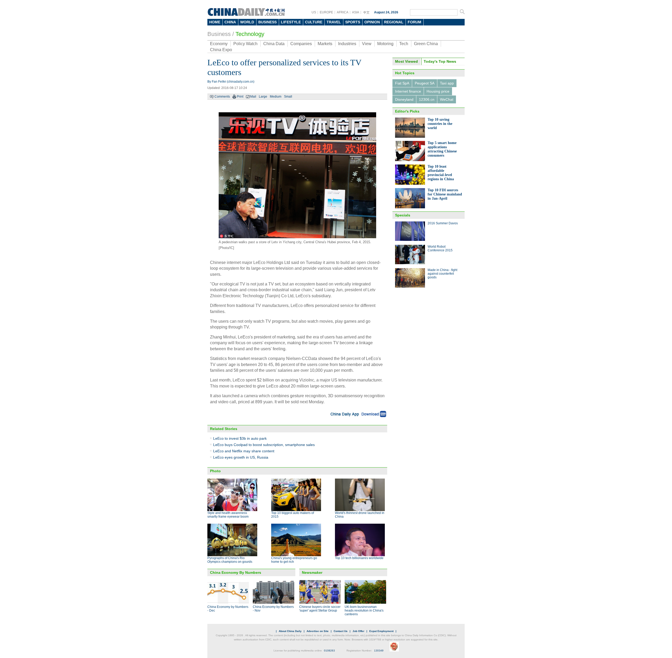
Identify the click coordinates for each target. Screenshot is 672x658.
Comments (222, 96)
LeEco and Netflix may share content (243, 451)
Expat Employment (381, 631)
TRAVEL (334, 22)
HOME (214, 22)
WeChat (446, 99)
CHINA (230, 22)
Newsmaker (312, 572)
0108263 (329, 650)
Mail (253, 96)
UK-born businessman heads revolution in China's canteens (364, 610)
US (314, 12)
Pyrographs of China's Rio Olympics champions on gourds (229, 560)
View (366, 43)
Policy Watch (245, 43)
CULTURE (313, 22)
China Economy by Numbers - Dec (227, 608)
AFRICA (342, 12)
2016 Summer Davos (443, 223)
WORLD (247, 22)
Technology (249, 34)
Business (219, 34)
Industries (347, 43)
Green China (426, 43)
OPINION (372, 22)
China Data (274, 43)
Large (263, 96)
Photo (215, 471)
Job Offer (358, 631)
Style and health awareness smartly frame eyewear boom (228, 514)
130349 (379, 650)
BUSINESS (267, 22)
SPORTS (352, 22)
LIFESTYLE (291, 22)
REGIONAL (393, 22)
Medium (275, 96)
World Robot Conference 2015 (440, 248)
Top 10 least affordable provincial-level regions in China (441, 172)
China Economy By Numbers (235, 572)
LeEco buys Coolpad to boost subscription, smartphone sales (264, 445)
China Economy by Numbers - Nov (273, 608)
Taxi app (447, 83)
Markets (325, 43)
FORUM (414, 22)
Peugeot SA (424, 83)
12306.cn (426, 99)
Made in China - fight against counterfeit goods (442, 273)
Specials (402, 215)
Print (240, 96)
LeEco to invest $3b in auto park (240, 438)
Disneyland (404, 99)
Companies (301, 43)
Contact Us (341, 631)
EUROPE (326, 12)
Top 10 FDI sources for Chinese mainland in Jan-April (445, 194)
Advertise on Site (318, 631)
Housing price (438, 91)
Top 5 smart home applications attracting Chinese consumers (442, 149)
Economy (219, 43)
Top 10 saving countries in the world (440, 124)
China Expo (221, 49)
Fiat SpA (402, 83)
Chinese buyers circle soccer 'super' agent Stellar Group (319, 608)
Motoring (385, 43)
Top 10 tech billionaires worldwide (359, 558)
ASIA (355, 12)
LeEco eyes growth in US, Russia (240, 457)
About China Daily (290, 631)
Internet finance (408, 91)
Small (288, 96)
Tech (403, 43)
